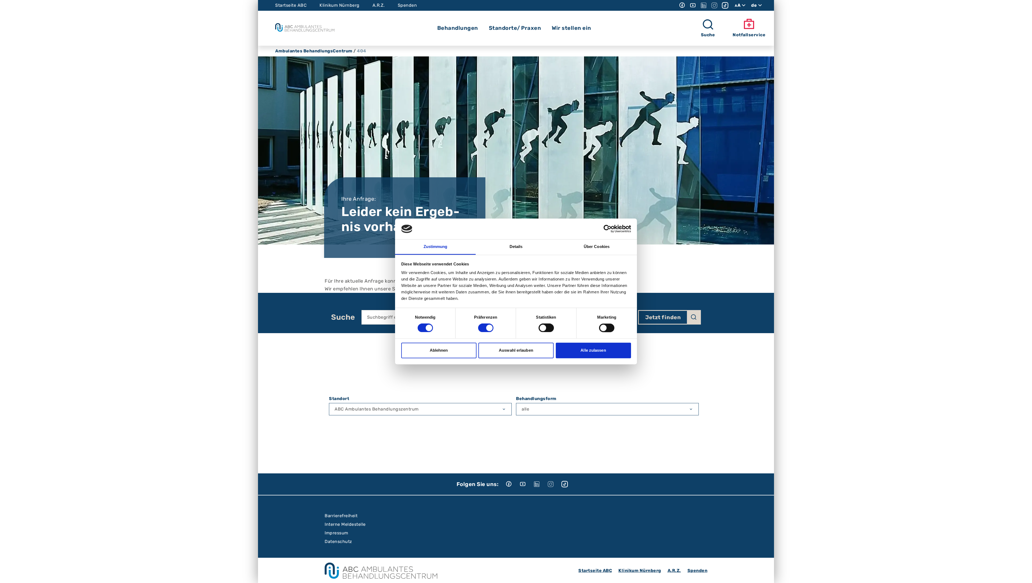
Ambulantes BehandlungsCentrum (314, 50)
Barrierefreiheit (341, 515)
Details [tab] (516, 246)
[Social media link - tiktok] (725, 5)
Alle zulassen (593, 350)
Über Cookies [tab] (597, 246)
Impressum (336, 532)
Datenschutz (338, 541)
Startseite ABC (291, 5)
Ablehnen (439, 350)
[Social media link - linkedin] (703, 5)
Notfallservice (749, 34)
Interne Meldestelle (345, 524)
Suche (343, 317)
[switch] (485, 328)
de (754, 5)
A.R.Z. (378, 5)
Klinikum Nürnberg (340, 5)
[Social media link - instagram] (714, 5)
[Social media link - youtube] (693, 5)
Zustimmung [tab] (435, 246)
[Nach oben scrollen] (1022, 573)
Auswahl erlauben (516, 350)
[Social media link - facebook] (682, 5)
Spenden (407, 5)
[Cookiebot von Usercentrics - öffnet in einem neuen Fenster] (607, 229)
